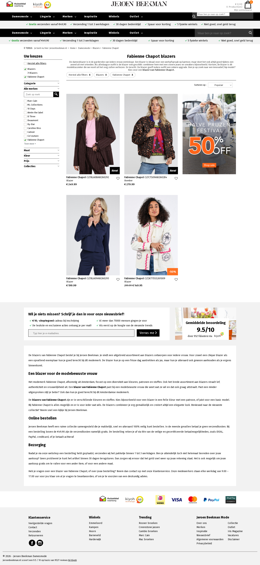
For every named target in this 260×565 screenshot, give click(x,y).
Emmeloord (95, 523)
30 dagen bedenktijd (125, 40)
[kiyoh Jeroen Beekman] (134, 498)
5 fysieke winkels (198, 40)
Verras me (147, 333)
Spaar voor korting (162, 40)
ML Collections (35, 104)
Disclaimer (234, 539)
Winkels (114, 32)
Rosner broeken (148, 523)
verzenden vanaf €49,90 (30, 40)
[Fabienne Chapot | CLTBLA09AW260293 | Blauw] (93, 235)
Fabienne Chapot (35, 139)
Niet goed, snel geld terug (237, 40)
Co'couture (33, 136)
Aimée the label (35, 112)
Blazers (31, 69)
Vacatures (233, 535)
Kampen (93, 527)
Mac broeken (146, 539)
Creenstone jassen (149, 527)
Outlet (134, 32)
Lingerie (45, 32)
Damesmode (20, 32)
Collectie (233, 523)
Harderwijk (95, 539)
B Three (31, 116)
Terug (28, 48)
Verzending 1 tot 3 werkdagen (81, 40)
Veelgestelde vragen (40, 523)
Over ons (202, 523)
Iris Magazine (235, 531)
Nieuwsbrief (203, 535)
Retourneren (35, 535)
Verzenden (34, 531)
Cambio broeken (148, 531)
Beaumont (32, 120)
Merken (68, 32)
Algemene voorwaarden (210, 539)
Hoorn (92, 531)
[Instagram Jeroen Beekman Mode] (40, 542)
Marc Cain (32, 101)
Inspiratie (90, 32)
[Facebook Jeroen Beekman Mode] (32, 542)
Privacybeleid (204, 543)
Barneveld (95, 535)
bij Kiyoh (72, 560)
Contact (32, 527)
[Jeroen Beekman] (139, 3)
